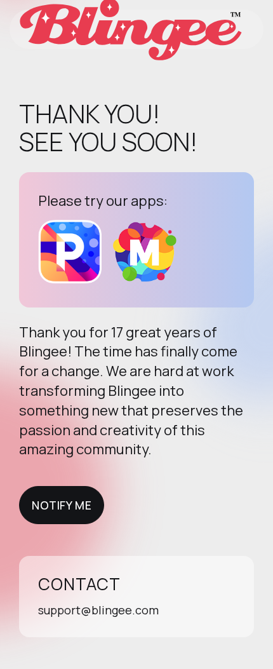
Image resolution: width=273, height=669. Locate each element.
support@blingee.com (98, 610)
